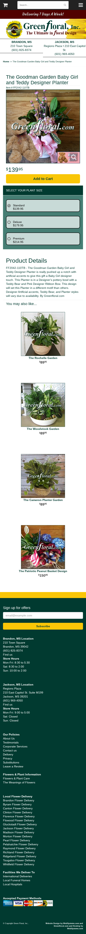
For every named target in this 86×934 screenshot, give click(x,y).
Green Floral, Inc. (43, 29)
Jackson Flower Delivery (18, 828)
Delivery (8, 754)
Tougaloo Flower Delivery (19, 860)
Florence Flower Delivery (19, 816)
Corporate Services (15, 746)
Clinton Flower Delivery (17, 812)
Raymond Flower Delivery (19, 848)
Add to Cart (43, 179)
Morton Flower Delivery (17, 836)
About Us (9, 738)
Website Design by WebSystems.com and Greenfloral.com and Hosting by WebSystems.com (64, 926)
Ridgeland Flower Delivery (19, 856)
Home (6, 61)
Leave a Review (13, 766)
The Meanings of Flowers (19, 782)
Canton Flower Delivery (18, 808)
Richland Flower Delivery (18, 852)
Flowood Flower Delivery (18, 820)
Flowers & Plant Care (16, 778)
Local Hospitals (12, 884)
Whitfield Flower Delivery (18, 864)
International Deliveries (17, 876)
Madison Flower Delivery (18, 832)
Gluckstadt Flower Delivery (20, 824)
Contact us (10, 750)
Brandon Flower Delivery (18, 800)
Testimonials (11, 742)
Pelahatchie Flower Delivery (20, 844)
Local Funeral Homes (16, 880)
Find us (7, 654)
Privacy (7, 758)
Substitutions (11, 762)
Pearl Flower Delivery (16, 840)
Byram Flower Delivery (17, 804)
